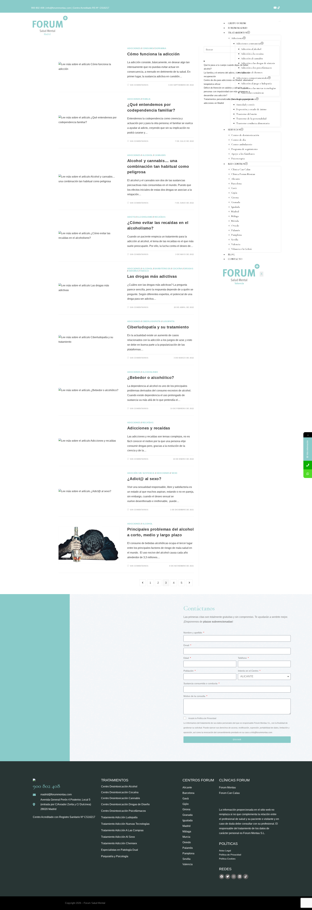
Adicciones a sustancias (248, 43)
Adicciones (237, 38)
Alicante (235, 178)
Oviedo (235, 225)
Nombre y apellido (193, 632)
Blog (231, 254)
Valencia (235, 244)
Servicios (234, 129)
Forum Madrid (237, 28)
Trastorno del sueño (246, 114)
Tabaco (144, 271)
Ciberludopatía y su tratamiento (158, 327)
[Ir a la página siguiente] (189, 582)
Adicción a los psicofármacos (256, 67)
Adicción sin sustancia (141, 473)
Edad (186, 658)
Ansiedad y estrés (245, 104)
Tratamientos (237, 32)
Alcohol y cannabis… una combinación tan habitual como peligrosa (158, 166)
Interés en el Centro (248, 670)
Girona (235, 197)
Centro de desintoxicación (245, 135)
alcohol (147, 155)
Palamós (235, 230)
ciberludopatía (151, 321)
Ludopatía (169, 321)
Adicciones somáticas (252, 92)
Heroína (133, 271)
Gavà (233, 188)
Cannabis (160, 155)
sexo (174, 473)
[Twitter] (227, 876)
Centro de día (238, 139)
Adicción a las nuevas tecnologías (258, 88)
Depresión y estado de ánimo (251, 109)
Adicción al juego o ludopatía (256, 83)
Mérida (235, 221)
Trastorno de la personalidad (251, 118)
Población (188, 670)
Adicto (131, 217)
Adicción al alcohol (251, 49)
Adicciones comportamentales (252, 78)
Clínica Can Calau (240, 169)
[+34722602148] (307, 473)
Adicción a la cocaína (252, 53)
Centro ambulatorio (241, 144)
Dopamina (160, 48)
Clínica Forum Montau (243, 174)
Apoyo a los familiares (243, 153)
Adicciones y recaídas (148, 428)
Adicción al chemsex (251, 72)
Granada (235, 202)
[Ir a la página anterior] (142, 582)
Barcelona (236, 183)
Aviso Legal (225, 850)
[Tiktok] (245, 876)
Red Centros (236, 163)
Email (186, 645)
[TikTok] (279, 7)
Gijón (234, 192)
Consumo (147, 48)
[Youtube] (275, 7)
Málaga (235, 216)
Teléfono (242, 658)
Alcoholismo (145, 217)
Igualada (235, 207)
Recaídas (160, 217)
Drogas (188, 268)
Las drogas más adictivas (152, 276)
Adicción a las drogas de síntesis (258, 63)
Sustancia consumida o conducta (200, 683)
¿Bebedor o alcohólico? (150, 377)
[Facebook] (221, 876)
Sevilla (234, 239)
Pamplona (236, 234)
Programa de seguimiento (244, 149)
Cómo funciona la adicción (153, 54)
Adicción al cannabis (252, 58)
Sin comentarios (139, 85)
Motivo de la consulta (194, 696)
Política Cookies (227, 858)
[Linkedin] (239, 876)
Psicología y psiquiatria (243, 99)
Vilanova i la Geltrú (241, 249)
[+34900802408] (307, 465)
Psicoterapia (238, 158)
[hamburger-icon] (280, 21)
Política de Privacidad (230, 854)
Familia (146, 99)
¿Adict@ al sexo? (144, 479)
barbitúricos (162, 268)
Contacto (235, 259)
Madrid (235, 211)
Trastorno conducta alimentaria (252, 123)
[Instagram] (233, 876)
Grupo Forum (237, 23)
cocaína (177, 268)
